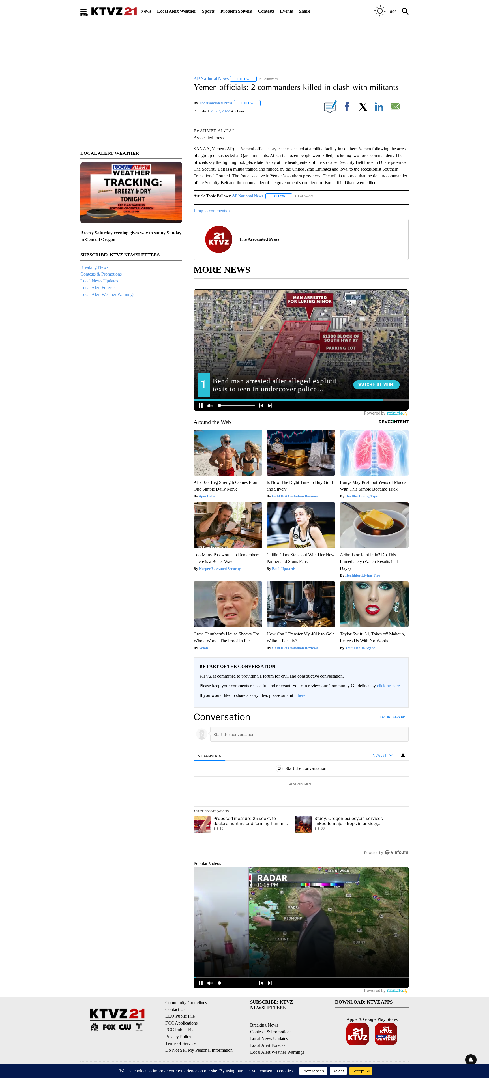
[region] (301, 784)
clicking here (388, 685)
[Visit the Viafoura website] (397, 852)
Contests (266, 11)
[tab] (209, 755)
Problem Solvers (236, 11)
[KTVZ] (114, 11)
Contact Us (175, 1009)
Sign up (399, 716)
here (301, 695)
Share (304, 11)
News (146, 11)
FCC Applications (181, 1023)
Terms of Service (180, 1043)
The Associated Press (215, 103)
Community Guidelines (186, 1002)
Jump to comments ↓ (212, 210)
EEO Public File (180, 1016)
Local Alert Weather (176, 11)
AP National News (247, 196)
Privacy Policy (178, 1036)
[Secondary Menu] (87, 11)
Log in (385, 716)
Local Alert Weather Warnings (107, 294)
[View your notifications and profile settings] (403, 755)
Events (286, 11)
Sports (208, 11)
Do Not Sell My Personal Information (199, 1050)
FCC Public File (179, 1029)
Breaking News (94, 267)
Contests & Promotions (101, 274)
